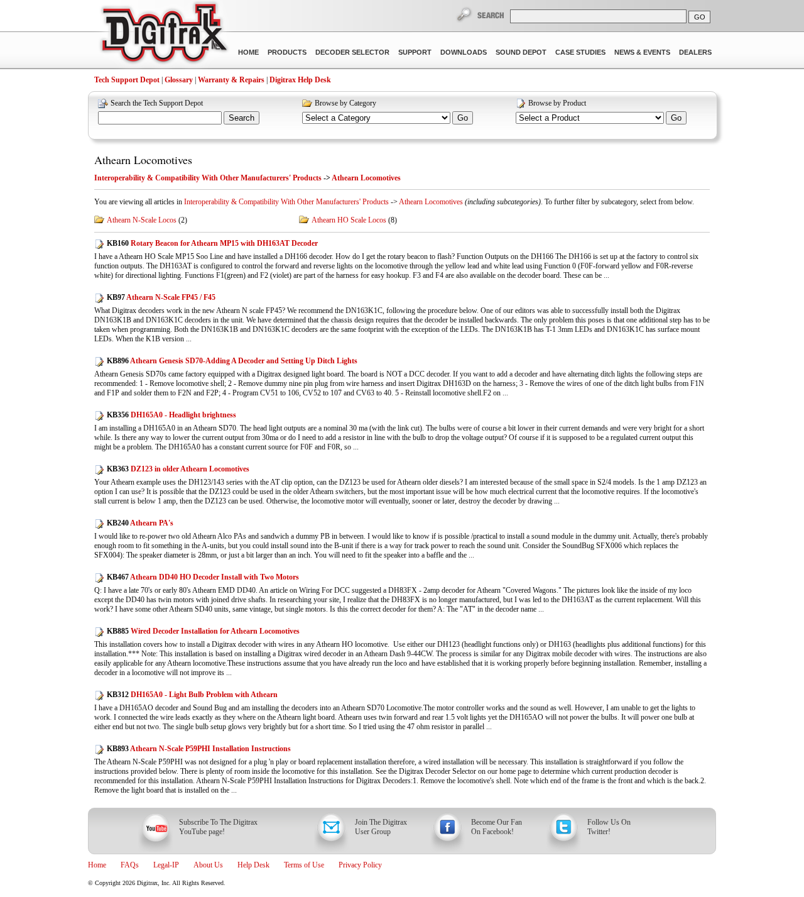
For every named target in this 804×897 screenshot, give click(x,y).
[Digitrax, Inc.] (163, 35)
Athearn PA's (140, 523)
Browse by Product (557, 103)
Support (415, 52)
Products (287, 52)
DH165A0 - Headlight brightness (171, 414)
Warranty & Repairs (231, 79)
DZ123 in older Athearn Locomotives (178, 469)
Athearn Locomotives (143, 159)
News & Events (642, 52)
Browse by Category (345, 103)
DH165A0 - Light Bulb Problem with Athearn (192, 694)
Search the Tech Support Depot (157, 103)
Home (248, 52)
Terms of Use (304, 865)
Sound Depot (521, 52)
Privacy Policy (360, 865)
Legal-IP (166, 865)
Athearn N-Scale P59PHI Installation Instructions (199, 748)
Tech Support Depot (127, 79)
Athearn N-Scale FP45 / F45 (161, 297)
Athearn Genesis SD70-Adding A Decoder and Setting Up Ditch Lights (232, 360)
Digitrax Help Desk (300, 79)
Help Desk (253, 865)
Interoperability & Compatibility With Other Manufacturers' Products (208, 177)
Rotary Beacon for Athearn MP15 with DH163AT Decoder (212, 243)
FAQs (130, 865)
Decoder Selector (352, 52)
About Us (208, 865)
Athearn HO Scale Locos (349, 220)
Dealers (695, 52)
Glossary (179, 79)
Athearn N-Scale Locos (142, 220)
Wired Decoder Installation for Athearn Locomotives (203, 631)
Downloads (463, 52)
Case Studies (580, 52)
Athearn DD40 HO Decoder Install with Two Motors (203, 577)
